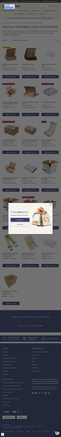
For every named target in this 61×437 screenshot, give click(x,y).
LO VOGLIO (20, 220)
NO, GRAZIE (20, 224)
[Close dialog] (51, 204)
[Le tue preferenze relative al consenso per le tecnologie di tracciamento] (2, 434)
